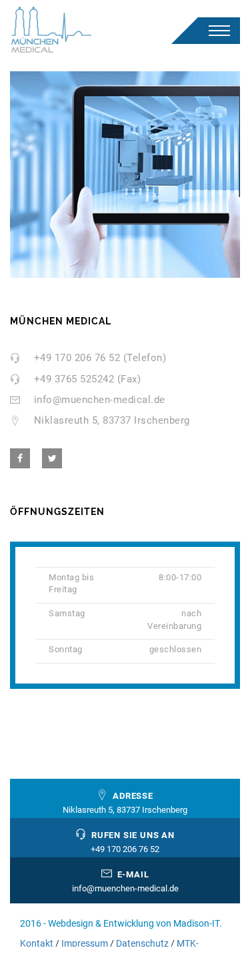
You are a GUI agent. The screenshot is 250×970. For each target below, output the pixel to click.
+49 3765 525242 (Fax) (87, 379)
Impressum (84, 943)
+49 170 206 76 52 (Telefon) (100, 358)
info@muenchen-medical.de (99, 400)
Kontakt (36, 943)
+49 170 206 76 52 (125, 849)
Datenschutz (142, 943)
